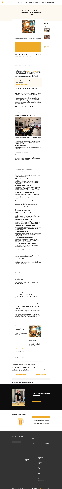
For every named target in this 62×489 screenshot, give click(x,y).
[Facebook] (44, 26)
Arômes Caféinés (40, 488)
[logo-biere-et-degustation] (13, 434)
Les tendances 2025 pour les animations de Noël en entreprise (24, 47)
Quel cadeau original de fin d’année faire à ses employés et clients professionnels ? (21, 329)
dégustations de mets (24, 195)
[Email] (46, 26)
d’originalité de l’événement (25, 36)
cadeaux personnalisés (30, 60)
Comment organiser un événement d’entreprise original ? (19, 352)
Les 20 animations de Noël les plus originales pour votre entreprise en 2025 (34, 340)
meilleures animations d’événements (20, 111)
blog (25, 364)
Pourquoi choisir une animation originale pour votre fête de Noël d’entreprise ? (26, 46)
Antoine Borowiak (30, 488)
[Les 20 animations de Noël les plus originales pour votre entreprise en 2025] (35, 331)
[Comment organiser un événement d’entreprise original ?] (21, 349)
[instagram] (48, 488)
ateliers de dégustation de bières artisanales (32, 71)
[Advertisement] (27, 445)
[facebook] (47, 488)
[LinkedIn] (45, 26)
